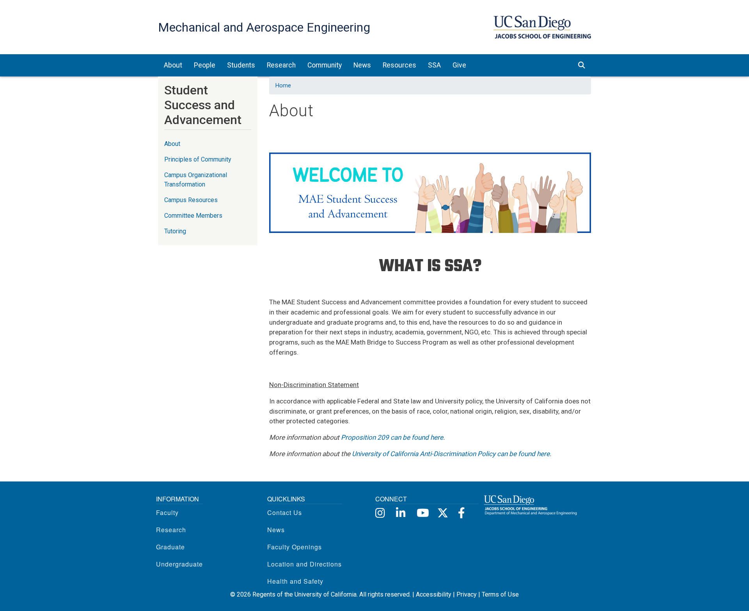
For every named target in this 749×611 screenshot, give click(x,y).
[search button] (581, 65)
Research (171, 529)
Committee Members (193, 215)
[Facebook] (463, 512)
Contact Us (284, 512)
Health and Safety (295, 581)
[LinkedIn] (401, 512)
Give (459, 65)
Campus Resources (191, 200)
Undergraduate (179, 563)
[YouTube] (421, 512)
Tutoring (175, 231)
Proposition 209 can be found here (392, 437)
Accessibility (433, 594)
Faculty (167, 512)
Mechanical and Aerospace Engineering (264, 27)
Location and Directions (304, 563)
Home (283, 85)
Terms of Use (500, 594)
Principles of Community (197, 159)
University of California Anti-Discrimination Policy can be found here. (452, 454)
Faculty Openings (294, 546)
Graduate (170, 546)
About (172, 143)
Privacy (466, 594)
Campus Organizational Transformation (195, 179)
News (276, 529)
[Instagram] (380, 512)
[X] (442, 512)
